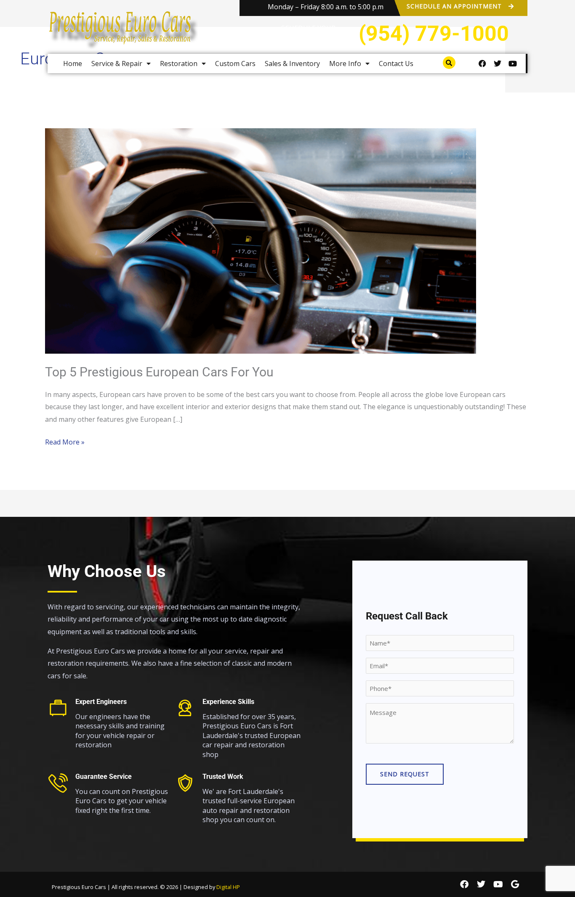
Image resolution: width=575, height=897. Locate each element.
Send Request (404, 774)
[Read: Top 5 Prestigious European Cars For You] (260, 240)
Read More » (65, 441)
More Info (345, 63)
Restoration (178, 63)
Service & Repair (116, 63)
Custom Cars (235, 63)
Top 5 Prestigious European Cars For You (159, 372)
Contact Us (396, 63)
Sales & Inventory (292, 63)
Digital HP (228, 887)
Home (72, 63)
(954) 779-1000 (434, 33)
